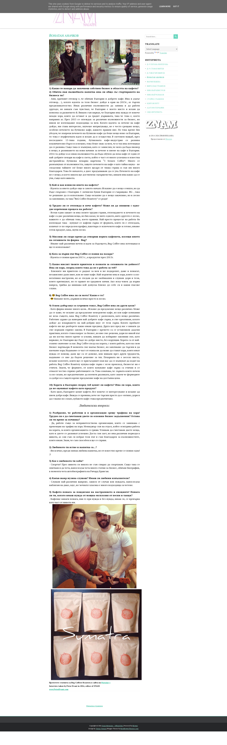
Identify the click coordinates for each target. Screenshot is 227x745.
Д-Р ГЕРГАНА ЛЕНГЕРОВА (157, 64)
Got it (176, 6)
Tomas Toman (101, 729)
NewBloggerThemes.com (129, 729)
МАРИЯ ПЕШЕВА (153, 82)
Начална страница (94, 706)
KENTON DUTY (153, 103)
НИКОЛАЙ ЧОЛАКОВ (155, 95)
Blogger (169, 139)
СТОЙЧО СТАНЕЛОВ (155, 99)
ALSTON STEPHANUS (155, 108)
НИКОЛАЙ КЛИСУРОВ (156, 90)
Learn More (165, 6)
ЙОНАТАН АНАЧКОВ (64, 36)
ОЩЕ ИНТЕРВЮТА (154, 112)
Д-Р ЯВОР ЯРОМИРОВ (156, 73)
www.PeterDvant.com (58, 689)
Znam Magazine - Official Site (112, 726)
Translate (163, 53)
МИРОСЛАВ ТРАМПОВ (156, 86)
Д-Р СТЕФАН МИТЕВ (155, 68)
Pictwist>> (106, 682)
